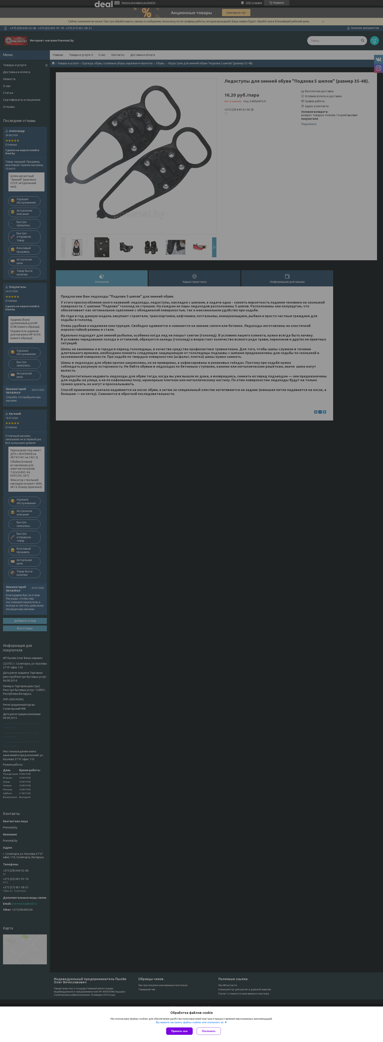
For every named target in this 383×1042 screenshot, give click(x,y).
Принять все (179, 1031)
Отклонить (209, 1031)
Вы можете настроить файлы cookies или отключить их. (190, 1022)
